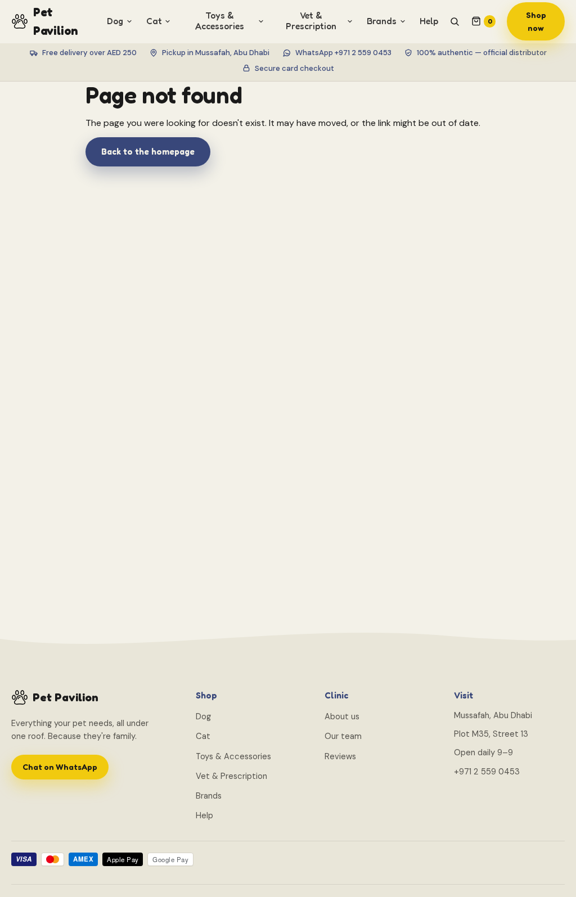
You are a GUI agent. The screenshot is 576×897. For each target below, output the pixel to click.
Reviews (340, 756)
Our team (343, 736)
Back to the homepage (148, 151)
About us (342, 716)
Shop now (536, 21)
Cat (203, 736)
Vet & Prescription (231, 776)
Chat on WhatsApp (59, 767)
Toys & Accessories (233, 756)
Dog (203, 716)
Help (429, 21)
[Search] (454, 21)
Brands (209, 795)
